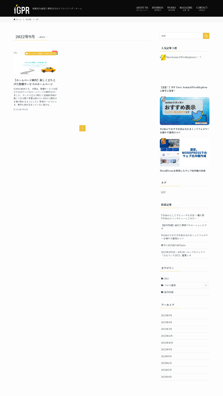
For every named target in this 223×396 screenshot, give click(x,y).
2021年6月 (166, 363)
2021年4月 (166, 376)
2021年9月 (166, 356)
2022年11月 (167, 335)
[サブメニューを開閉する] (206, 285)
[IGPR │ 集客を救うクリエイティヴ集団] (22, 8)
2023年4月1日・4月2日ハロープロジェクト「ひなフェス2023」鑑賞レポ (183, 253)
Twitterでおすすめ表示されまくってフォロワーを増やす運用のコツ (184, 237)
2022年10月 (167, 342)
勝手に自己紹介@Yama (173, 245)
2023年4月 (166, 322)
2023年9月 (166, 315)
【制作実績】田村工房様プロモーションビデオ (184, 227)
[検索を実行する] (206, 36)
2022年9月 (166, 349)
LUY (163, 192)
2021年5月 (166, 369)
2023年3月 (166, 329)
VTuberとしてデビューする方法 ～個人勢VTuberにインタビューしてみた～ (182, 217)
